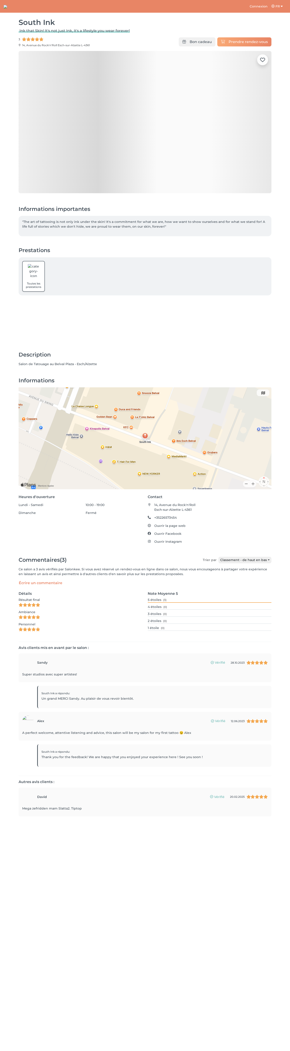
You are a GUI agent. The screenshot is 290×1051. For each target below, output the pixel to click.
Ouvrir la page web (170, 526)
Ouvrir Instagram (168, 542)
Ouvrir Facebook (167, 534)
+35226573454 (165, 518)
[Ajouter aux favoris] (262, 59)
